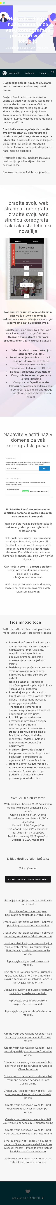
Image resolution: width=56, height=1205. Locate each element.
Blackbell (34, 1198)
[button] (28, 127)
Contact (44, 73)
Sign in (52, 73)
